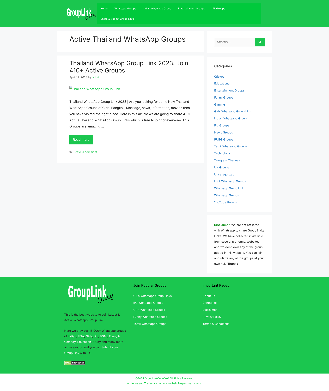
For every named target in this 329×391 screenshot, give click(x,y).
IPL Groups (218, 8)
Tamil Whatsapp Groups (230, 146)
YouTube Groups (225, 202)
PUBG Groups (223, 139)
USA (81, 336)
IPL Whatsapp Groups (148, 302)
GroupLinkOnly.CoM (157, 378)
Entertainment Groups (191, 8)
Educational (222, 83)
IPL (96, 336)
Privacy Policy (212, 317)
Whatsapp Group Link (229, 188)
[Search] (260, 42)
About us (209, 296)
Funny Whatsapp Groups (150, 317)
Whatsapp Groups (125, 8)
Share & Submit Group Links (117, 18)
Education (84, 342)
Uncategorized (224, 174)
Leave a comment (85, 152)
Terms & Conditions (216, 324)
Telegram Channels (227, 160)
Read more (81, 140)
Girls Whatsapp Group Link (232, 111)
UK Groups (221, 167)
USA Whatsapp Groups (230, 181)
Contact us (210, 302)
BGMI (103, 336)
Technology (222, 153)
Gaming (219, 104)
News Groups (223, 132)
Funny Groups (223, 97)
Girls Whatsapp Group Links (152, 296)
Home (104, 8)
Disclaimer (210, 309)
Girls (89, 336)
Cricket (219, 76)
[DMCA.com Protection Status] (74, 364)
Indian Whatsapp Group (157, 8)
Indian (72, 336)
